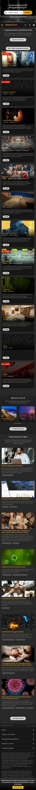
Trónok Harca (8, 64)
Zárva (5, 346)
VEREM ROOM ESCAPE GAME (15, 263)
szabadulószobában (14, 777)
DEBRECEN (5, 150)
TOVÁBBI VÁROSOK (18, 429)
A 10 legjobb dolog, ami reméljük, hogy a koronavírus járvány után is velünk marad (17, 664)
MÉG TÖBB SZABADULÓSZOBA (18, 48)
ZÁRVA (10, 348)
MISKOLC (5, 291)
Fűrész (5, 374)
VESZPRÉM (5, 122)
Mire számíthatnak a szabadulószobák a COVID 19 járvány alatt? (16, 697)
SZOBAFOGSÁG (12, 65)
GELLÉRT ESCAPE (13, 235)
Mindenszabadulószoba (7, 725)
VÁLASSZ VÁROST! (18, 40)
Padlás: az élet (8, 177)
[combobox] (29, 24)
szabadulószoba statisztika (20, 574)
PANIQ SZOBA (10, 376)
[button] (16, 423)
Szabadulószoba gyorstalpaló (13, 632)
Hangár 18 (6, 261)
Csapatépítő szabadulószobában (14, 598)
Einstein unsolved (9, 92)
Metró (5, 148)
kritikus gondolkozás (8, 475)
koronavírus (30, 708)
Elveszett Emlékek (9, 233)
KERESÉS (27, 12)
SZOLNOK (5, 348)
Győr (22, 418)
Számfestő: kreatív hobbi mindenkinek (15, 499)
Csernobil (6, 290)
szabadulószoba (7, 543)
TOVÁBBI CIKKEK (18, 718)
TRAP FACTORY (12, 319)
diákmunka (16, 543)
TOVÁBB (6, 103)
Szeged (5, 418)
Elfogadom (18, 787)
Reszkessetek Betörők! (11, 120)
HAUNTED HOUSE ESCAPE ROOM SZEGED (17, 178)
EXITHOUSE (9, 207)
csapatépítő (6, 608)
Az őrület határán (9, 318)
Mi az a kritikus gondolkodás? (12, 466)
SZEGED (4, 178)
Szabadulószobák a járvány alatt (14, 567)
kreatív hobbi (13, 506)
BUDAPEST (5, 94)
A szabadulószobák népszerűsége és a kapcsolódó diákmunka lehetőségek (16, 531)
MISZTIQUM (12, 122)
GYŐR (4, 376)
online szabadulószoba (8, 639)
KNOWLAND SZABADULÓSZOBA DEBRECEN (19, 150)
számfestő (5, 506)
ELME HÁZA (11, 291)
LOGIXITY (11, 94)
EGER (4, 207)
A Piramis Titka (8, 205)
